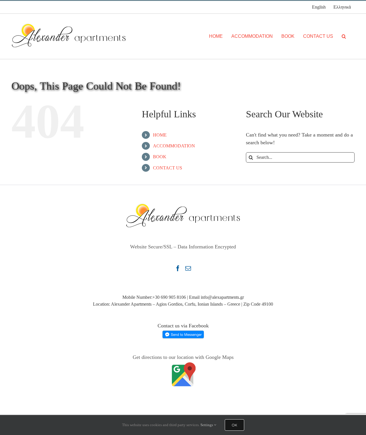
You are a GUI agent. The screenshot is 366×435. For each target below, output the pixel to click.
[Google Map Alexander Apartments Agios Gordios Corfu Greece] (183, 365)
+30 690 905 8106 (169, 297)
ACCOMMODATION (174, 145)
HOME (160, 135)
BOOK (159, 156)
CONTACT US (167, 167)
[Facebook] (178, 268)
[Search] (344, 36)
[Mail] (188, 268)
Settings (207, 425)
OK (234, 425)
